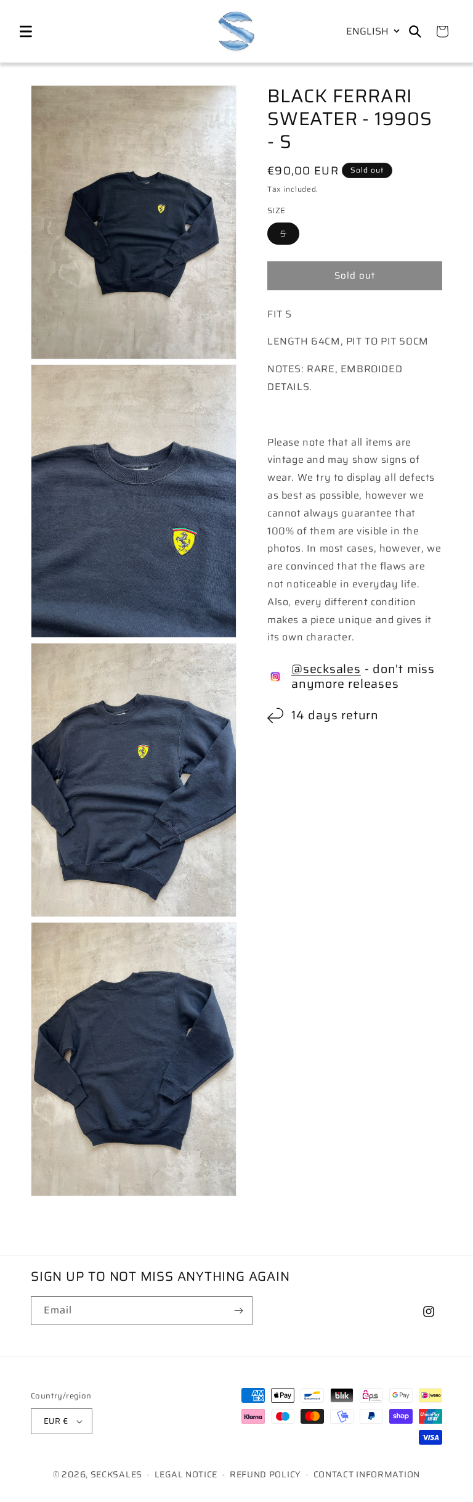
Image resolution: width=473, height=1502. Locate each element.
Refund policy (265, 1474)
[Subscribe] (238, 1310)
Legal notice (186, 1474)
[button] (25, 31)
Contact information (366, 1474)
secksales (116, 1474)
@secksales (326, 669)
